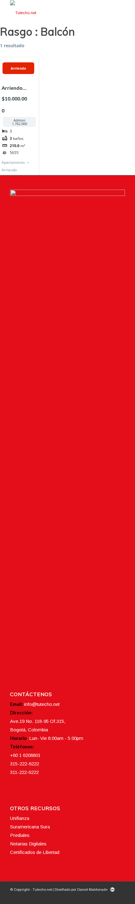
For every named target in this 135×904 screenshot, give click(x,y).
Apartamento (13, 162)
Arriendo (18, 68)
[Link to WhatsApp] (120, 896)
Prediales (20, 835)
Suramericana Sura (30, 826)
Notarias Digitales (28, 843)
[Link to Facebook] (92, 896)
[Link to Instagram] (101, 896)
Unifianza (19, 818)
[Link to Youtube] (111, 896)
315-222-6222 (24, 763)
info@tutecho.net (42, 704)
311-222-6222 (24, 772)
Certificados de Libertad (34, 852)
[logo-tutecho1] (56, 13)
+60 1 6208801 (25, 755)
